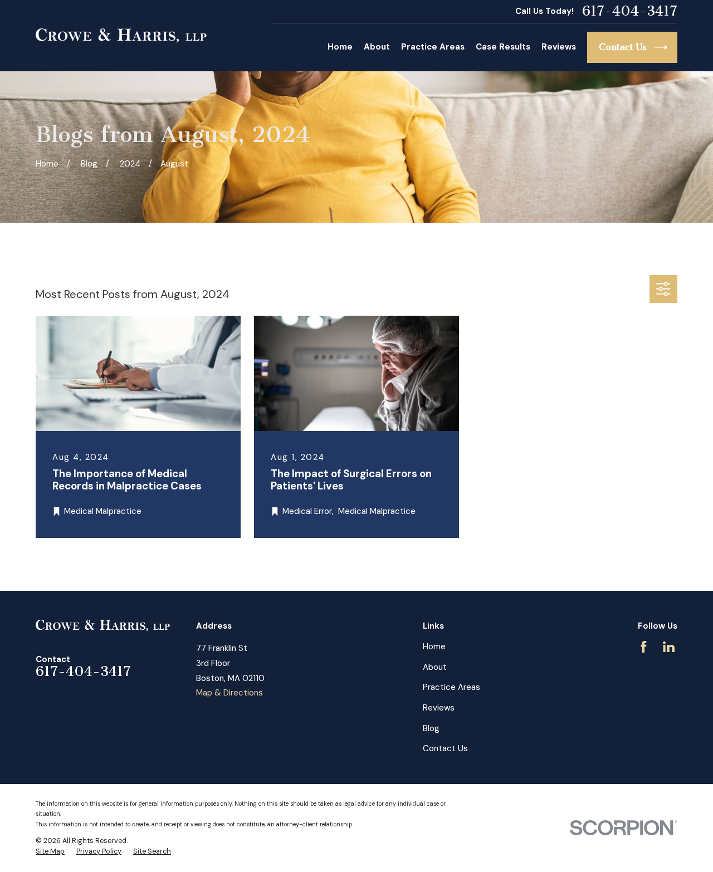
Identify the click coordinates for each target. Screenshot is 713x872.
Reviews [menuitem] (558, 46)
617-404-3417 (629, 11)
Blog (431, 728)
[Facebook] (643, 647)
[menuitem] (50, 852)
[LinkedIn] (669, 647)
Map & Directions (229, 692)
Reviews (439, 707)
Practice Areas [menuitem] (433, 46)
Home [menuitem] (340, 46)
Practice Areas (451, 687)
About (435, 667)
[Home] (121, 35)
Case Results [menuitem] (503, 46)
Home (434, 646)
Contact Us (445, 748)
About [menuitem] (377, 46)
